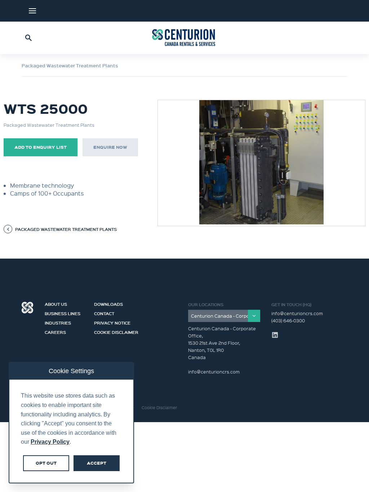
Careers (55, 331)
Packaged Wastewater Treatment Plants (70, 65)
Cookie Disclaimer (116, 331)
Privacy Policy (50, 442)
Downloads (108, 303)
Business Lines (62, 312)
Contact (104, 312)
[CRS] (184, 38)
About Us (56, 303)
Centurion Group (27, 307)
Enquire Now (110, 147)
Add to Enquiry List (40, 147)
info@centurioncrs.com (297, 313)
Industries (58, 322)
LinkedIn (333, 10)
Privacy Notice (112, 322)
